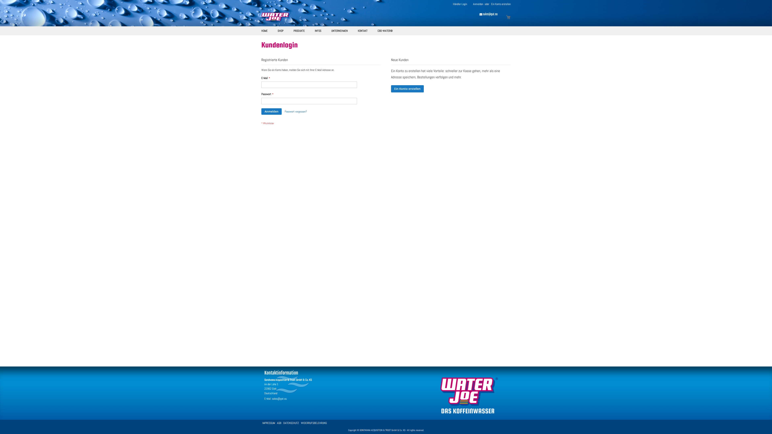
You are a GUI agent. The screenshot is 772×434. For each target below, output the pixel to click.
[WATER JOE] (469, 416)
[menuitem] (264, 30)
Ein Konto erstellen (501, 4)
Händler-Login (460, 4)
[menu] (386, 30)
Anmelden (478, 4)
